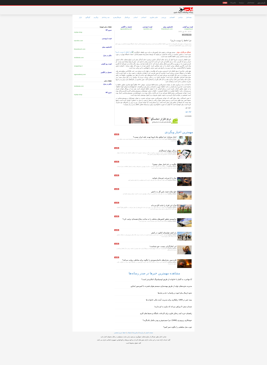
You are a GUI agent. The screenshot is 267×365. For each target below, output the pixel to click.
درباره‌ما (241, 2)
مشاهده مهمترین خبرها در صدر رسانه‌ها (154, 273)
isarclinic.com (147, 29)
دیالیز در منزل (107, 55)
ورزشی (163, 17)
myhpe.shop (78, 32)
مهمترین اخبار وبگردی (179, 132)
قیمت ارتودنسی (147, 27)
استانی (135, 17)
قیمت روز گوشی (188, 27)
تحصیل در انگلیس (126, 27)
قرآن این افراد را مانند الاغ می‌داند (163, 205)
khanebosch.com (167, 29)
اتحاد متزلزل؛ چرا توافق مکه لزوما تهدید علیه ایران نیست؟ (154, 137)
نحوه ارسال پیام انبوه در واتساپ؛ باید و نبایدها (175, 293)
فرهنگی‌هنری (117, 17)
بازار (80, 17)
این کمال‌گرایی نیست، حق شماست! (163, 246)
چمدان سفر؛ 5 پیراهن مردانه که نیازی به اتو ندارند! (173, 307)
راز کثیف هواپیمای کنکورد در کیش (163, 233)
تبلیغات (129, 332)
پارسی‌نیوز (261, 3)
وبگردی (96, 17)
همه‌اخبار (188, 17)
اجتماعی (143, 17)
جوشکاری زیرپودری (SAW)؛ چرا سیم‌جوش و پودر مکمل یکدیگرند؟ (167, 320)
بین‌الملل (127, 17)
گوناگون (87, 17)
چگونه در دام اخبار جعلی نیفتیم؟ (164, 164)
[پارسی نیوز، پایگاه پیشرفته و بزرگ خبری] (183, 10)
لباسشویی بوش (168, 27)
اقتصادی (172, 17)
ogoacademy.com (126, 29)
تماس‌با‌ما (233, 2)
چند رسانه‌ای (106, 17)
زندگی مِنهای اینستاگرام (167, 151)
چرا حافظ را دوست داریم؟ (180, 40)
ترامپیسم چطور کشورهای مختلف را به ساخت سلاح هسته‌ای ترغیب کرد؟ (149, 219)
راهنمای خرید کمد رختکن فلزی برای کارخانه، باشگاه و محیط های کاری (166, 313)
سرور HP (109, 30)
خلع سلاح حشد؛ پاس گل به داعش (163, 192)
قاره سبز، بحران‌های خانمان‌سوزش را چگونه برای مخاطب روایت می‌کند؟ (149, 260)
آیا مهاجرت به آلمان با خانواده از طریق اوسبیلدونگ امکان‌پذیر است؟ (166, 279)
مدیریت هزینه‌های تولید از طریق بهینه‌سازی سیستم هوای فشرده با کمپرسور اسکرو (161, 286)
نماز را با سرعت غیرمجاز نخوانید (164, 178)
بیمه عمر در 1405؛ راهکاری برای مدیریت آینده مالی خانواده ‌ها (169, 300)
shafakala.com (79, 57)
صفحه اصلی (149, 332)
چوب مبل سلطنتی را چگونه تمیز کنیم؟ (177, 327)
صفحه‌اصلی (250, 2)
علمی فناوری (154, 17)
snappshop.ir (188, 29)
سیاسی (180, 17)
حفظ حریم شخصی (120, 332)
